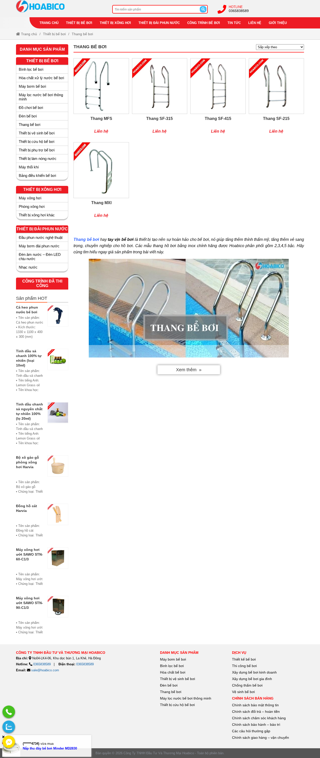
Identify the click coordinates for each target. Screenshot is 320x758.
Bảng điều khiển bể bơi (37, 175)
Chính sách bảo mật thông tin (255, 705)
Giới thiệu (278, 23)
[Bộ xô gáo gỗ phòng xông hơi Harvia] (58, 477)
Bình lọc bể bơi (31, 69)
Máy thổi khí (29, 167)
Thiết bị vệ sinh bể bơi (36, 133)
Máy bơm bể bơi (32, 86)
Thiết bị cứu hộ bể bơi (36, 141)
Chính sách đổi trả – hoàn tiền (256, 712)
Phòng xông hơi (31, 206)
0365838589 (239, 11)
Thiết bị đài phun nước (159, 23)
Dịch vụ (239, 653)
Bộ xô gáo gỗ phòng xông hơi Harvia (27, 462)
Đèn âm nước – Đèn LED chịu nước (40, 256)
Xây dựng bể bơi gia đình (252, 679)
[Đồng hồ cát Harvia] (58, 523)
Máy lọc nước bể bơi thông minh (41, 97)
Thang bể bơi (82, 34)
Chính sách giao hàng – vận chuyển (261, 738)
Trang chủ (49, 23)
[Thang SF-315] (159, 98)
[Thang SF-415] (218, 98)
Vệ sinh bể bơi (243, 692)
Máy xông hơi (30, 198)
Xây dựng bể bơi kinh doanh (254, 672)
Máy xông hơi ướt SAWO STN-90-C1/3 (29, 603)
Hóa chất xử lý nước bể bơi (41, 78)
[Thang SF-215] (276, 98)
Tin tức (234, 23)
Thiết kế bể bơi (244, 659)
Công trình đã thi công (42, 283)
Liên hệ (254, 23)
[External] (8, 712)
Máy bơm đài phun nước (39, 246)
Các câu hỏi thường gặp (251, 731)
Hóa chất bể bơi (172, 672)
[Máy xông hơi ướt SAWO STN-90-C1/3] (58, 617)
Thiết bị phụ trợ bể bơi (36, 150)
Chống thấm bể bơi (247, 685)
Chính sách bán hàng (253, 698)
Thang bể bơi (170, 692)
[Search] (203, 9)
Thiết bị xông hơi (115, 23)
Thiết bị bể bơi (79, 23)
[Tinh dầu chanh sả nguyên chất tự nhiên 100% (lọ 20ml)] (58, 426)
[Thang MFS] (101, 98)
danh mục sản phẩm (179, 653)
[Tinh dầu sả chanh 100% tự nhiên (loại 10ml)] (58, 373)
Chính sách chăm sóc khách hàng (259, 718)
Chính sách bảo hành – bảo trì (256, 725)
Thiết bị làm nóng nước (37, 158)
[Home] (59, 6)
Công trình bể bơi (203, 23)
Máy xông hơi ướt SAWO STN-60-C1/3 (29, 554)
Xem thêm (186, 369)
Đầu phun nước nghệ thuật (40, 237)
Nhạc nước (28, 267)
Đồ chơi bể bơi (31, 107)
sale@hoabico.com (45, 670)
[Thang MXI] (101, 182)
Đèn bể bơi (28, 116)
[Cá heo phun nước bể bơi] (58, 324)
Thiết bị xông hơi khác (37, 215)
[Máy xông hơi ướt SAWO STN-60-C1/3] (58, 569)
